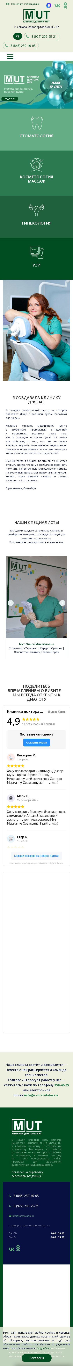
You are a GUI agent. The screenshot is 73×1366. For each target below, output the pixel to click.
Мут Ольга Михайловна (36, 644)
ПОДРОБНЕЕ (10, 99)
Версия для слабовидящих (25, 3)
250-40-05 (61, 1085)
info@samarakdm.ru (41, 1095)
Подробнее (43, 1348)
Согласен (36, 1358)
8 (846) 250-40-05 (23, 46)
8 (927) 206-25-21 (44, 36)
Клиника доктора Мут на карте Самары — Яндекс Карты (36, 863)
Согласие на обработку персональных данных (27, 1174)
